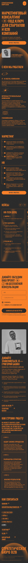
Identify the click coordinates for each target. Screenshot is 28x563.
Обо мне (5, 518)
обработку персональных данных (17, 314)
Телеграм (5, 530)
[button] (14, 43)
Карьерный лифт (6, 538)
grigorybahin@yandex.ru (10, 507)
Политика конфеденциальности (11, 560)
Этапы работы (6, 521)
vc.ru (3, 533)
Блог (3, 525)
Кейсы (5, 515)
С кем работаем (7, 512)
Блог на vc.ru (6, 406)
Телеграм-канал (5, 410)
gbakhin (4, 504)
